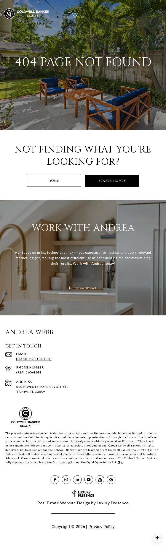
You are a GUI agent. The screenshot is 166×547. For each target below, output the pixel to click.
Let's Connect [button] (83, 287)
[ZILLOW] (100, 479)
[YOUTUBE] (88, 479)
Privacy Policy (101, 526)
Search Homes (112, 180)
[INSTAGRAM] (66, 479)
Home (54, 180)
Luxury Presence (113, 502)
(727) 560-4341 (29, 372)
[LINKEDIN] (77, 479)
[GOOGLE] (111, 479)
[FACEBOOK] (55, 479)
